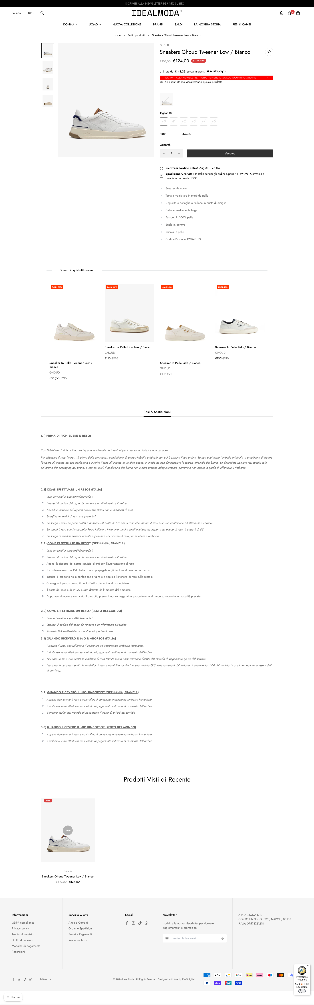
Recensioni (18, 952)
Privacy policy (20, 928)
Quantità (165, 145)
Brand (158, 24)
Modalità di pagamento (26, 946)
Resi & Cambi (241, 24)
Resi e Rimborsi (78, 940)
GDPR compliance (23, 923)
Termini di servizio (22, 934)
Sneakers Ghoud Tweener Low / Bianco (68, 876)
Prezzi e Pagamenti (80, 934)
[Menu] (308, 966)
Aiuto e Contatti (78, 923)
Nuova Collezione (126, 24)
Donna (68, 24)
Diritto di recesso (22, 940)
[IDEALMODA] (157, 13)
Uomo (93, 24)
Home (117, 35)
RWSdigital (188, 979)
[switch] (302, 991)
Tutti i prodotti (136, 35)
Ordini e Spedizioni (80, 928)
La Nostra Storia (207, 24)
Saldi (178, 24)
